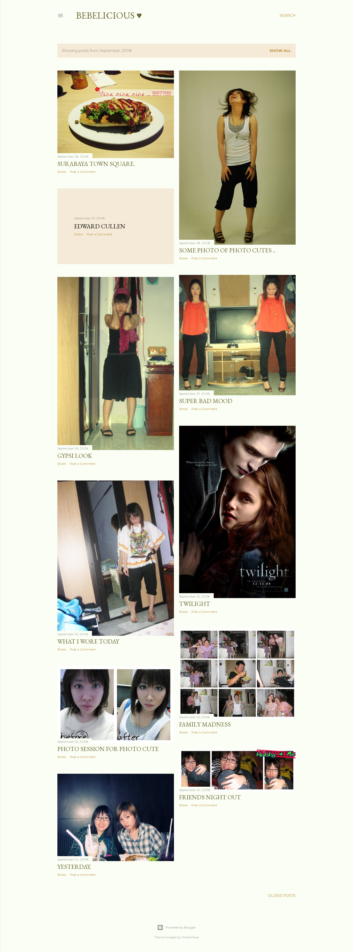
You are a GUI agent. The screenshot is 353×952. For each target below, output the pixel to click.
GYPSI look (74, 456)
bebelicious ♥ (109, 15)
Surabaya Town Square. (96, 164)
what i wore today (88, 641)
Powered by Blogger (180, 927)
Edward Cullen (99, 226)
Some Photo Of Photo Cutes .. (227, 250)
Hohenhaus (190, 937)
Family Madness (205, 724)
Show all (280, 50)
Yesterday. (74, 867)
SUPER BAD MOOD (205, 401)
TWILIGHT (194, 604)
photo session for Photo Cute (108, 749)
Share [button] (61, 172)
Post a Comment (83, 172)
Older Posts (282, 895)
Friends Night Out (210, 797)
